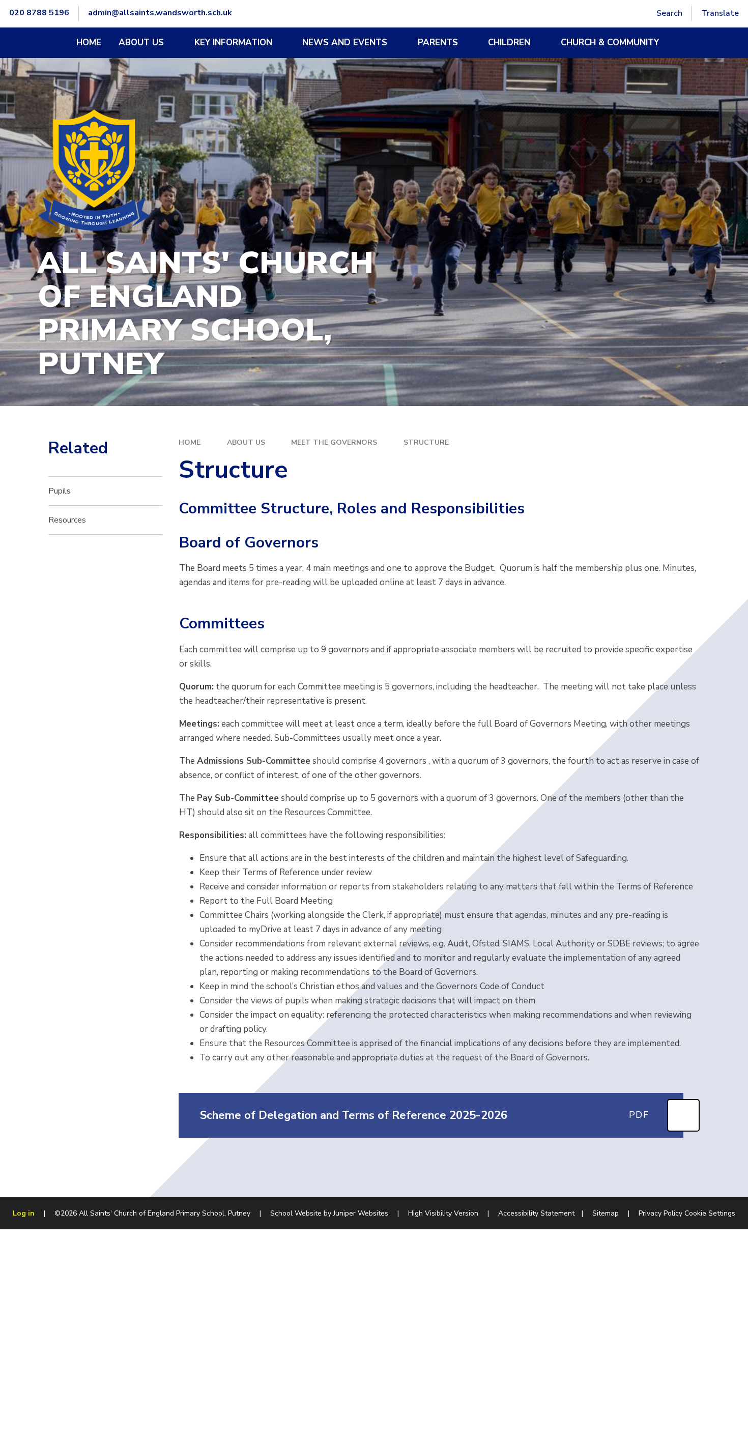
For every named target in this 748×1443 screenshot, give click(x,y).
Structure (426, 442)
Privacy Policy (660, 1213)
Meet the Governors (334, 442)
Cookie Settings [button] (709, 1213)
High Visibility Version (443, 1213)
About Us (246, 442)
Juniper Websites (360, 1213)
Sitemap (605, 1213)
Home (189, 442)
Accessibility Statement (536, 1213)
